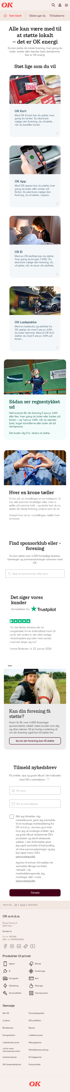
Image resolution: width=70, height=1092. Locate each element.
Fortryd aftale (35, 1064)
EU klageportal (35, 1057)
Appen (11, 964)
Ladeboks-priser (36, 1035)
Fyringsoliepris (9, 1035)
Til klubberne (56, 15)
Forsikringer (40, 971)
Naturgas (39, 986)
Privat (22, 905)
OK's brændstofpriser (12, 1064)
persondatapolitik (25, 856)
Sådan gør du (37, 15)
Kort (36, 978)
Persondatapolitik (36, 1013)
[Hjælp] (48, 779)
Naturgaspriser (35, 1042)
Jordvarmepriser (10, 1057)
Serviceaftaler (14, 993)
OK (15, 905)
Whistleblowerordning (38, 1050)
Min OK (6, 1013)
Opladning (13, 986)
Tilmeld (35, 892)
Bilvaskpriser (8, 1028)
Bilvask (38, 964)
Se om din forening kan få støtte (35, 740)
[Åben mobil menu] (66, 5)
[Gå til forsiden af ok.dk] (8, 5)
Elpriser (32, 1028)
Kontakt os (7, 931)
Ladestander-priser (11, 1042)
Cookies (6, 1020)
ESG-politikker (35, 1020)
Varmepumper (41, 993)
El (9, 971)
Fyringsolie (13, 978)
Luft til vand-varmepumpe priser (11, 1049)
